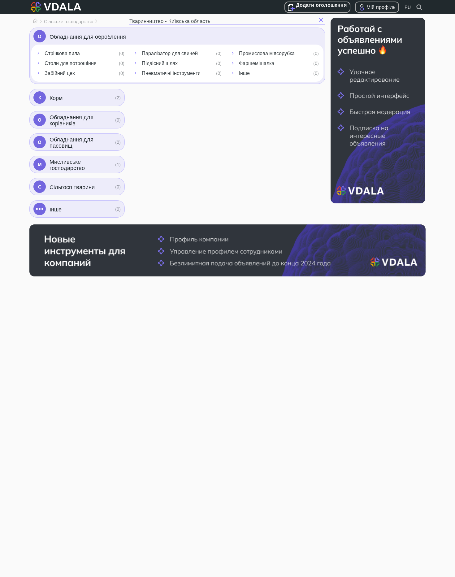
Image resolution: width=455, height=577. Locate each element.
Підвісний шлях (160, 63)
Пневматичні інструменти (171, 72)
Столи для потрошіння (71, 63)
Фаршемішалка (256, 63)
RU (408, 7)
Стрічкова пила (62, 53)
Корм (56, 97)
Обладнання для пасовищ (71, 142)
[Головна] (35, 21)
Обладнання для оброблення (88, 36)
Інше (244, 72)
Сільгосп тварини (72, 187)
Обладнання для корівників (71, 120)
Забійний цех (60, 72)
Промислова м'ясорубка (267, 53)
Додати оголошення (321, 5)
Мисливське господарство (67, 164)
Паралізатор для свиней (170, 53)
